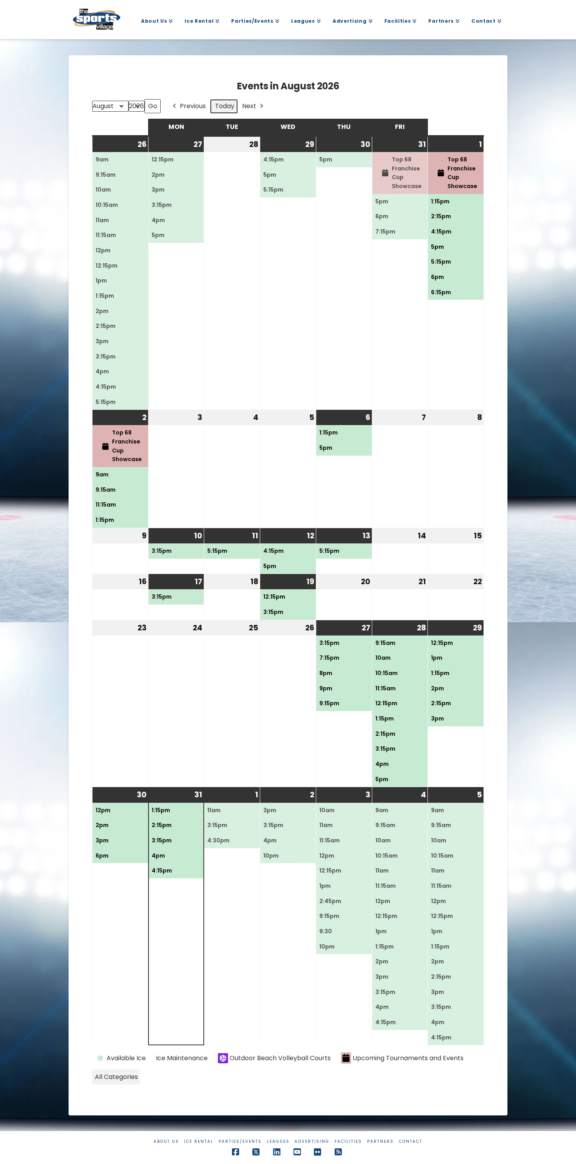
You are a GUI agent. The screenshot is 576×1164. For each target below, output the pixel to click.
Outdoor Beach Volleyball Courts (280, 1058)
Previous (193, 105)
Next (249, 105)
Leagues (278, 1141)
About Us (166, 1141)
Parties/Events (240, 1141)
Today (224, 105)
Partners (380, 1141)
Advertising (312, 1141)
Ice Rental (199, 1141)
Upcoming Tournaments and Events (408, 1058)
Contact (410, 1141)
